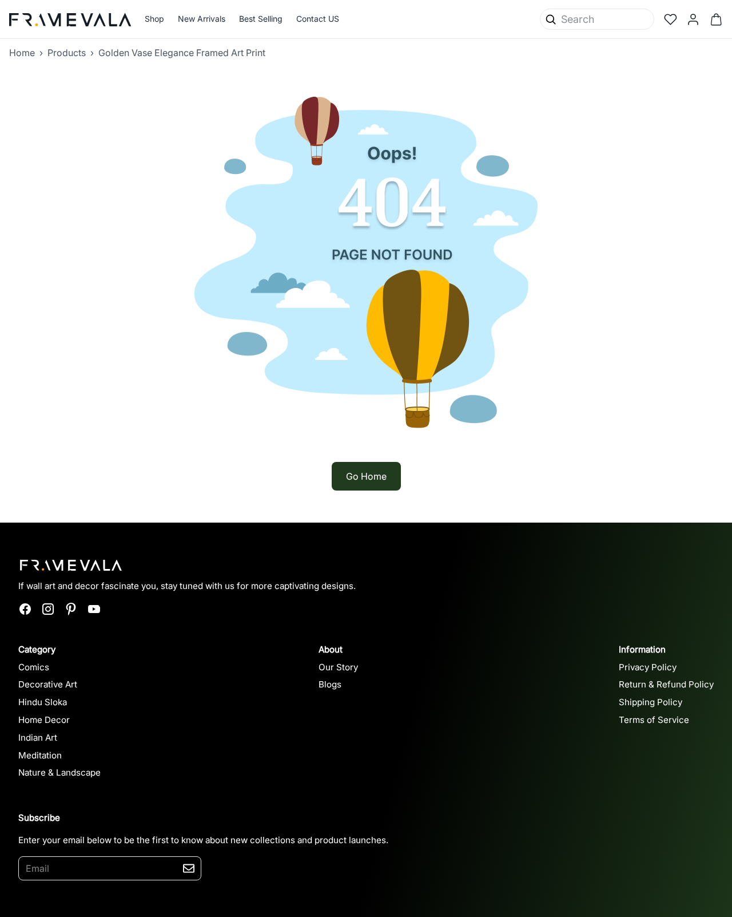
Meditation (40, 755)
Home (22, 52)
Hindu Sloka (42, 702)
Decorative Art (47, 684)
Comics (33, 667)
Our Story (338, 667)
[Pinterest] (71, 609)
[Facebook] (25, 609)
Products (66, 52)
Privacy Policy (648, 667)
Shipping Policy (650, 702)
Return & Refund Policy (666, 684)
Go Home (366, 476)
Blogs (330, 684)
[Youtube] (94, 609)
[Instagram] (48, 609)
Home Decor (44, 719)
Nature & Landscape (59, 772)
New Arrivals (201, 18)
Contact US (317, 18)
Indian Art (37, 737)
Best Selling (261, 18)
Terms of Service (654, 719)
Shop (154, 18)
